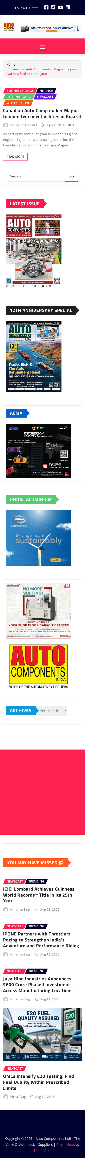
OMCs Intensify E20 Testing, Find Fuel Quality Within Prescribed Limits (38, 1082)
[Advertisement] (42, 792)
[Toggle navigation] (42, 47)
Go (71, 176)
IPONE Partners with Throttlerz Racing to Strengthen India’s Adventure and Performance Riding (41, 939)
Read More (15, 156)
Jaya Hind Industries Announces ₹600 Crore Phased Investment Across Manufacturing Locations (38, 984)
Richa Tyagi (18, 1097)
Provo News (65, 1144)
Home (10, 64)
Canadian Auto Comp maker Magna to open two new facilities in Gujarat (42, 113)
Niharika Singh (21, 909)
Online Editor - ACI (23, 125)
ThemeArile (42, 1150)
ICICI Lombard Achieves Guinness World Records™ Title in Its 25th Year (38, 895)
